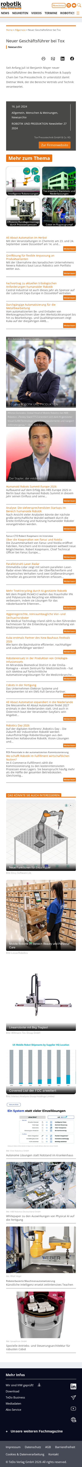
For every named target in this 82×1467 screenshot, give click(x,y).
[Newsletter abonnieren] (73, 1398)
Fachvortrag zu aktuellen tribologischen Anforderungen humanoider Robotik (31, 285)
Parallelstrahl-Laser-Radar (22, 564)
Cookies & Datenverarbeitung (25, 1454)
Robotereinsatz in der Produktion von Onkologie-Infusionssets (37, 659)
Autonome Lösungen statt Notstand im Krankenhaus (39, 1155)
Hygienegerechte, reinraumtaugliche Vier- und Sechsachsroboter (36, 615)
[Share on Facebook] (72, 59)
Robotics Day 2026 (17, 725)
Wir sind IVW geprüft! (20, 1385)
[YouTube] (73, 1409)
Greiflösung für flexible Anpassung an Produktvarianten (30, 257)
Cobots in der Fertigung (21, 685)
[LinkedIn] (73, 1387)
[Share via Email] (53, 59)
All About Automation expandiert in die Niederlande (39, 702)
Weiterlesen (70, 249)
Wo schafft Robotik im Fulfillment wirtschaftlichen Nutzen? (37, 757)
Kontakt (53, 1454)
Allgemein (20, 29)
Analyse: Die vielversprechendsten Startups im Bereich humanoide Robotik (36, 509)
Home (9, 29)
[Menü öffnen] (78, 13)
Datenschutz (33, 1447)
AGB (48, 1447)
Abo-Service (13, 1409)
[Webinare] (73, 1420)
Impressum (13, 1447)
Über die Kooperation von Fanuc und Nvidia (34, 539)
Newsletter (58, 5)
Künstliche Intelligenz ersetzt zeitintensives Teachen (39, 1284)
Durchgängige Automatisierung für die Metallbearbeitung (30, 306)
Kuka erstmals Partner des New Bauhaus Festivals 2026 (38, 639)
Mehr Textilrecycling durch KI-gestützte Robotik (36, 591)
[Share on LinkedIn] (62, 59)
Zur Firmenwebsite (54, 145)
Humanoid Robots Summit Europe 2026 (31, 486)
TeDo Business (15, 1397)
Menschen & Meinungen (41, 113)
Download (12, 1391)
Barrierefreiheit (65, 1447)
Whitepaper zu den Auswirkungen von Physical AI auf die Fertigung (40, 1217)
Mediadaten (13, 1403)
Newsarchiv (15, 47)
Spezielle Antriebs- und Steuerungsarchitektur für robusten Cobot (38, 1347)
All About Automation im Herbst (26, 237)
